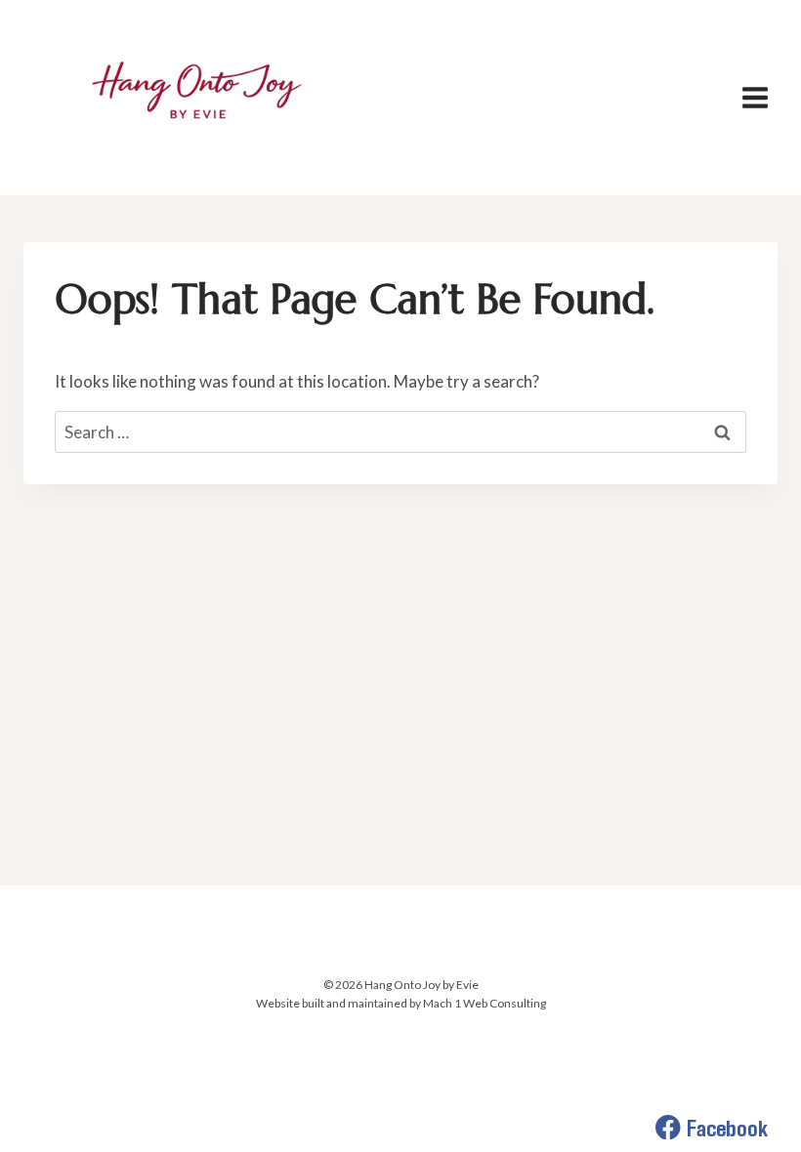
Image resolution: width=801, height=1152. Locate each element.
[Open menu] (755, 97)
